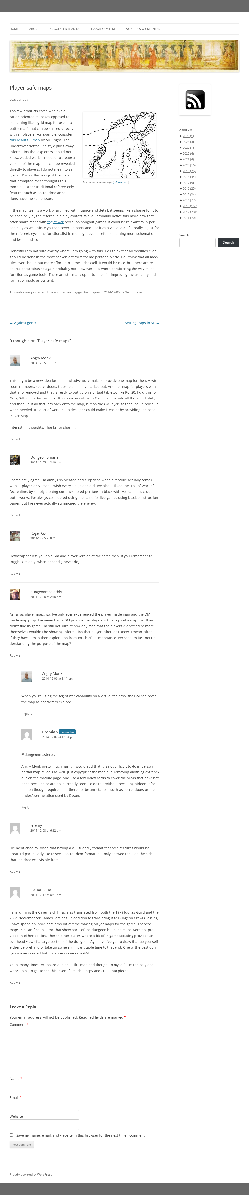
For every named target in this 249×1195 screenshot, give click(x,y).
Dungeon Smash (44, 457)
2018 (189, 177)
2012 (190, 212)
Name (16, 1078)
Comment (19, 1024)
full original (120, 182)
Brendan (50, 731)
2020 (189, 165)
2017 (188, 182)
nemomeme (40, 889)
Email (16, 1097)
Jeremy (36, 825)
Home (14, 29)
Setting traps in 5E (142, 322)
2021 (188, 159)
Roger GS (38, 533)
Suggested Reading (65, 29)
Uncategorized (55, 292)
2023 (188, 147)
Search (184, 235)
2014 (189, 200)
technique (91, 292)
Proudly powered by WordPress (31, 1174)
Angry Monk (40, 357)
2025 (188, 136)
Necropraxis (133, 292)
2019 (189, 171)
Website (16, 1116)
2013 (190, 206)
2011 (189, 217)
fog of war (55, 222)
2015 (189, 194)
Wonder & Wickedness (142, 29)
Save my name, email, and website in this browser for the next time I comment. (81, 1135)
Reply (14, 439)
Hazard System (103, 29)
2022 (188, 153)
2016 (189, 188)
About (34, 29)
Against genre (23, 322)
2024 (188, 141)
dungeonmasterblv (46, 591)
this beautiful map (25, 140)
